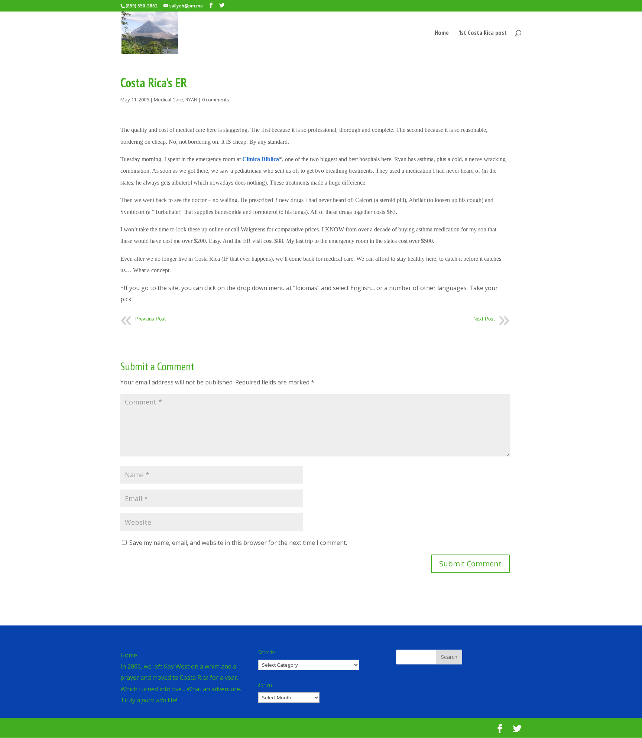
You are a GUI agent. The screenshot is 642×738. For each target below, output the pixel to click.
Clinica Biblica (260, 159)
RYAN (191, 99)
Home (442, 33)
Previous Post (150, 319)
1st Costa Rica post (482, 33)
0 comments (215, 99)
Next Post (484, 319)
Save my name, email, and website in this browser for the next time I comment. (238, 543)
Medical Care (168, 99)
